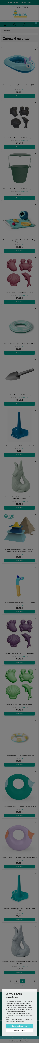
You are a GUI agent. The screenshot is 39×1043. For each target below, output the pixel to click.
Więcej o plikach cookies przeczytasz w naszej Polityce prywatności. (19, 1020)
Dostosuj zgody (19, 1030)
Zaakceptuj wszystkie (19, 1026)
